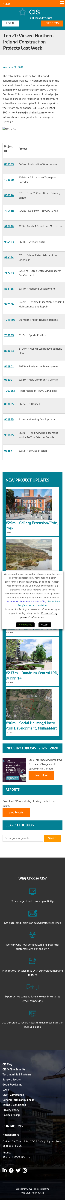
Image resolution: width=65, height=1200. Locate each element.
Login (6, 1089)
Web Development (29, 1193)
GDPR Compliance (13, 1095)
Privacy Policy (11, 1110)
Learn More (41, 775)
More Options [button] (25, 625)
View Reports (16, 812)
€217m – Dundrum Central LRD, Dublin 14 (32, 675)
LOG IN (10, 23)
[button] (62, 3)
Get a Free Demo (12, 1084)
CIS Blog (7, 1064)
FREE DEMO (52, 23)
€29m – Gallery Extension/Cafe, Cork (32, 525)
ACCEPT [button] (45, 625)
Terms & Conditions (14, 1105)
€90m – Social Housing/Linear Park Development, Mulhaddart (31, 725)
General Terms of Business (18, 1100)
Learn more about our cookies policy (26, 601)
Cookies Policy (11, 1115)
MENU (6, 4)
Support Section (12, 1079)
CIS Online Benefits (14, 1069)
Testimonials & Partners (17, 1074)
